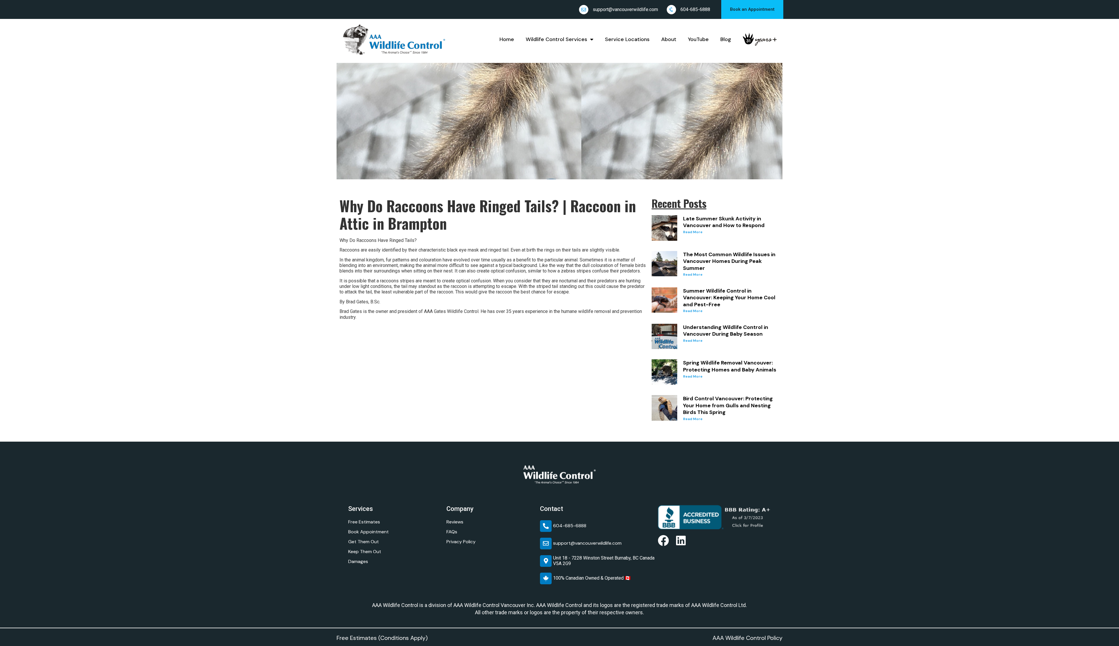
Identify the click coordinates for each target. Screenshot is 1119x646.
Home (506, 39)
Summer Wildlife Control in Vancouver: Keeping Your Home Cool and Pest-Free (729, 297)
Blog (725, 39)
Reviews (454, 522)
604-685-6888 (695, 9)
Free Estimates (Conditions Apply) (382, 638)
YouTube (698, 39)
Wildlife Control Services (556, 39)
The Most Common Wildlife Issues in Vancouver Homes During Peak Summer (729, 261)
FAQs (451, 532)
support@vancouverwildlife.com (625, 9)
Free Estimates (364, 522)
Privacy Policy (461, 542)
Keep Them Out (364, 551)
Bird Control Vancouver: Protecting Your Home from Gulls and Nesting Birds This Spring (728, 405)
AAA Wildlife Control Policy (747, 638)
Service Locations (627, 39)
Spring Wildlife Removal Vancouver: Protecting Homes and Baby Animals (729, 366)
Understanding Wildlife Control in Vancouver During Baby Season (725, 331)
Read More (693, 232)
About (668, 39)
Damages (358, 561)
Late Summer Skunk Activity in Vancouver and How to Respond (724, 222)
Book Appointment (368, 532)
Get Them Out (363, 542)
